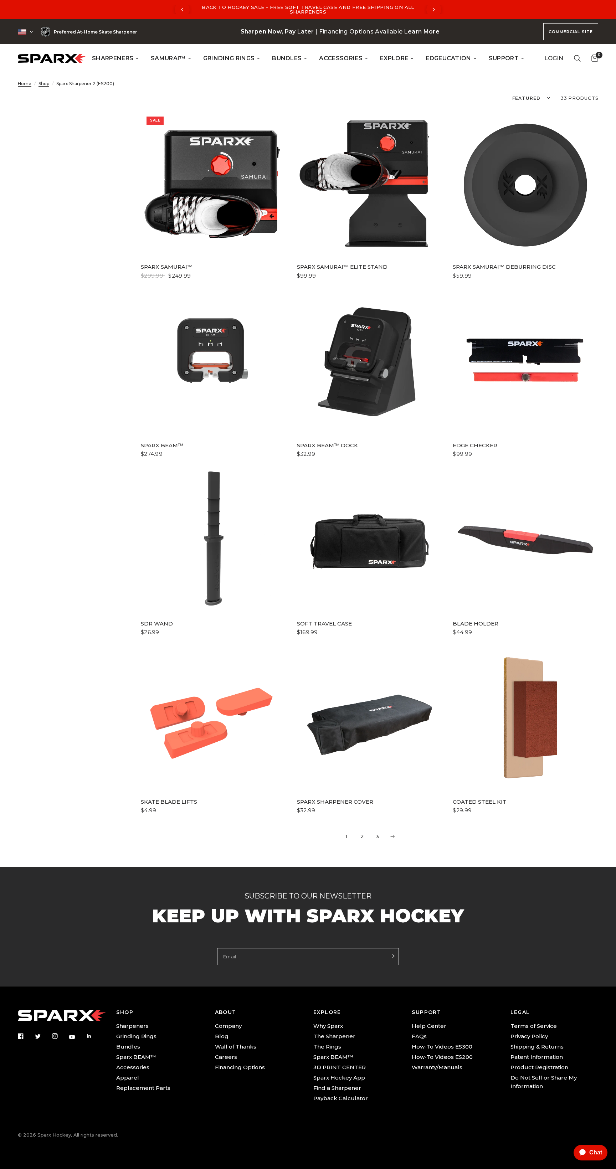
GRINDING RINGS (229, 58)
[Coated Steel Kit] (525, 718)
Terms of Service (533, 1026)
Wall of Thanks (235, 1046)
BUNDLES (287, 58)
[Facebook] (26, 1036)
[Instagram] (60, 1036)
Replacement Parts (143, 1088)
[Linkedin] (94, 1036)
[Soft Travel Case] (369, 540)
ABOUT (225, 1012)
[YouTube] (77, 1037)
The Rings (327, 1046)
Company (228, 1026)
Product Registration (539, 1067)
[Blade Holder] (525, 540)
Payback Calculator (340, 1098)
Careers (226, 1057)
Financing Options (240, 1067)
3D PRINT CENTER (339, 1067)
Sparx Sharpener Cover (335, 801)
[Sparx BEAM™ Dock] (369, 361)
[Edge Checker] (525, 361)
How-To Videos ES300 (442, 1046)
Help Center (429, 1026)
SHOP (124, 1012)
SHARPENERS (112, 58)
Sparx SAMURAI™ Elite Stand (342, 266)
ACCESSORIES (341, 58)
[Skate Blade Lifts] (213, 718)
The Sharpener (334, 1036)
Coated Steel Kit (480, 801)
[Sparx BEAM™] (213, 350)
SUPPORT (504, 58)
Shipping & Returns (537, 1046)
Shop (43, 83)
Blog (222, 1036)
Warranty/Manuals (437, 1067)
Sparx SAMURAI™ (166, 266)
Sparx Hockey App (339, 1077)
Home (24, 83)
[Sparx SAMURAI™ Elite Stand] (369, 183)
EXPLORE (394, 58)
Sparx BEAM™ (162, 445)
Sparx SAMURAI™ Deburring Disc (504, 266)
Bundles (128, 1046)
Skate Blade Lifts (169, 801)
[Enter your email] (392, 956)
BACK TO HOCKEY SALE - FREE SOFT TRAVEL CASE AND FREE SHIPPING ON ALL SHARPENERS (308, 9)
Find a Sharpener (337, 1088)
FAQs (419, 1036)
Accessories (132, 1067)
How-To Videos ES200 (442, 1057)
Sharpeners (132, 1026)
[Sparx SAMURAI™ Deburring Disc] (525, 183)
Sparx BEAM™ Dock (327, 445)
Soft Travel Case (324, 623)
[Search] (577, 58)
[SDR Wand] (213, 540)
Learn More (422, 31)
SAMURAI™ (168, 58)
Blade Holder (475, 623)
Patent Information (536, 1057)
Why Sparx (328, 1026)
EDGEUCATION (448, 58)
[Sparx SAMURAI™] (213, 183)
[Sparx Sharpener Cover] (369, 718)
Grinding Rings (136, 1036)
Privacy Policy (529, 1036)
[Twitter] (43, 1036)
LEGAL (520, 1012)
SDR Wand (157, 623)
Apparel (127, 1077)
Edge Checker (475, 445)
